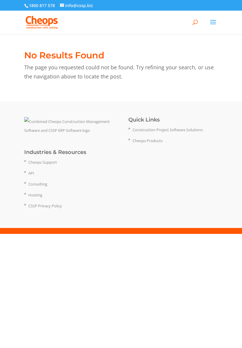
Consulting (37, 184)
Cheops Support (42, 162)
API (31, 173)
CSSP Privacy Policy (45, 206)
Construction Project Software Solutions (168, 129)
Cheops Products (148, 140)
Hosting (35, 195)
